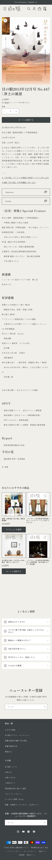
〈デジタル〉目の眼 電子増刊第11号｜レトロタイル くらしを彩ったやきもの (38, 520)
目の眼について (11, 766)
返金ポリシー (43, 851)
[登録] (44, 707)
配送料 (7, 102)
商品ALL (8, 751)
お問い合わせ (10, 777)
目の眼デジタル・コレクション (17, 735)
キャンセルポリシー (30, 851)
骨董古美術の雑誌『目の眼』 (16, 740)
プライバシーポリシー (13, 794)
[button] (4, 8)
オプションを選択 (14, 529)
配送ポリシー (31, 855)
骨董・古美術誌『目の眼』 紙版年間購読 (13, 519)
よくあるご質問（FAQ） (15, 799)
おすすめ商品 (10, 730)
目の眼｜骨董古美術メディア (19, 847)
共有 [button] (6, 467)
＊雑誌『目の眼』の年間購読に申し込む (19, 182)
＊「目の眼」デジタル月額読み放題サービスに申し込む (25, 177)
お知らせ (8, 772)
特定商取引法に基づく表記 (15, 788)
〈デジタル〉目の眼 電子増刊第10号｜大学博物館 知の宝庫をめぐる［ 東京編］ (38, 562)
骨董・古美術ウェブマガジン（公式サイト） (22, 804)
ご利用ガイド (10, 783)
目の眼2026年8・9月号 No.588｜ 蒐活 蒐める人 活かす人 (14, 561)
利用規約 (22, 855)
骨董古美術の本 (11, 746)
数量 (3, 106)
